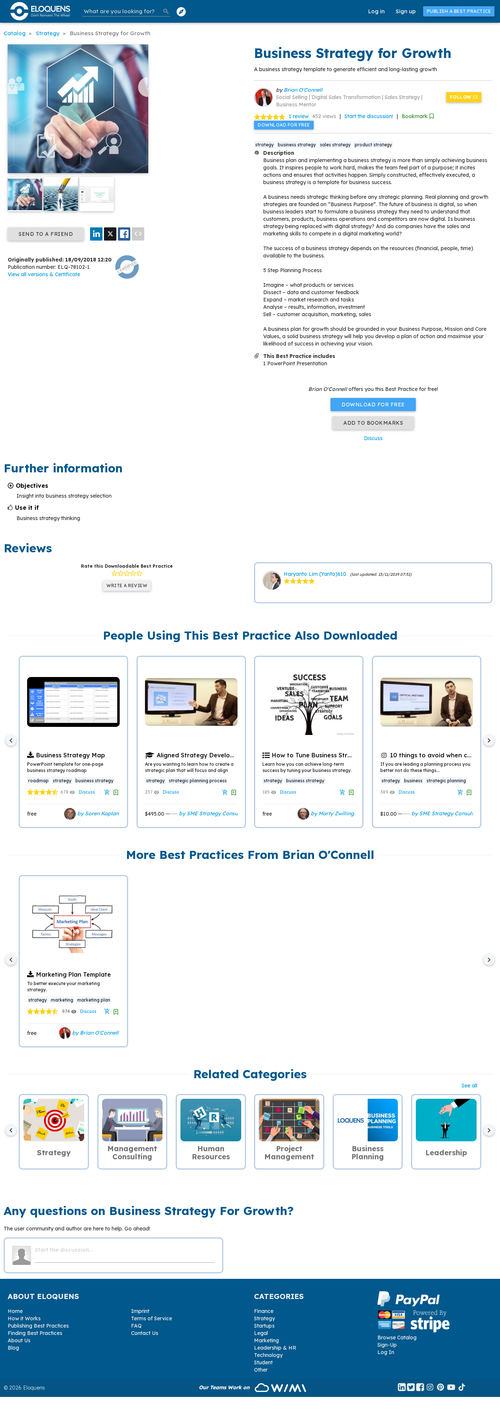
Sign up (406, 11)
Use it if (27, 508)
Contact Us (144, 1333)
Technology (268, 1355)
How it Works (24, 1318)
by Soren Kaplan (97, 813)
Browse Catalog (397, 1337)
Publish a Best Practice (459, 11)
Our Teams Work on (225, 1387)
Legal (261, 1333)
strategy (264, 144)
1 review (299, 116)
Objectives (32, 486)
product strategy (373, 144)
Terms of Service (151, 1318)
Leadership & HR (275, 1347)
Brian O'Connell (303, 90)
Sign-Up (387, 1345)
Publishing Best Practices (38, 1325)
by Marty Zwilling (331, 813)
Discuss (373, 438)
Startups (264, 1325)
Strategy (264, 1318)
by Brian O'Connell (95, 1032)
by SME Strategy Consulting (213, 813)
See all (469, 1085)
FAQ (136, 1325)
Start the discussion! (368, 116)
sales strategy (335, 144)
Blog (13, 1347)
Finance (263, 1311)
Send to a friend (46, 234)
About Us (19, 1340)
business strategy (297, 144)
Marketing (266, 1340)
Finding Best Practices (35, 1333)
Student (263, 1362)
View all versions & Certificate (44, 274)
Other (261, 1369)
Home (15, 1311)
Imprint (140, 1311)
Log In (385, 1352)
